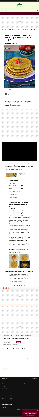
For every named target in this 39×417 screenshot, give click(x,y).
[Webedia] (37, 0)
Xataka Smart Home (4, 389)
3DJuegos (11, 383)
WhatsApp (7, 348)
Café (21, 29)
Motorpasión (33, 383)
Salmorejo (22, 335)
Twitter (33, 10)
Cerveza (9, 29)
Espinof (18, 385)
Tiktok (22, 348)
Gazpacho (18, 335)
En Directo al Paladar (21, 173)
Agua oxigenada (32, 29)
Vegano (18, 29)
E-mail (17, 43)
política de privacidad (15, 344)
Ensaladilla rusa (12, 335)
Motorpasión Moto (33, 386)
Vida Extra (11, 385)
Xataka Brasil (4, 407)
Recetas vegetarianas (15, 10)
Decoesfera (4, 398)
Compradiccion (4, 399)
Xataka (3, 383)
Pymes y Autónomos (11, 399)
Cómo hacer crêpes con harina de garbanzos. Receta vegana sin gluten (25, 175)
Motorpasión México (33, 406)
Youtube (37, 10)
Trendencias (4, 396)
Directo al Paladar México (26, 406)
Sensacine (18, 383)
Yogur (28, 29)
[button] (11, 93)
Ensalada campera (28, 335)
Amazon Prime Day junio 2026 (6, 365)
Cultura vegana (25, 10)
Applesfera (4, 386)
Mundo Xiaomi (4, 390)
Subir (34, 378)
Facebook (35, 10)
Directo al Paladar (25, 384)
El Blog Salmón (11, 396)
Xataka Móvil (4, 385)
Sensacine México (18, 406)
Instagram (16, 348)
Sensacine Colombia (18, 409)
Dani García (13, 29)
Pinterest (18, 348)
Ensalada (24, 29)
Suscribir (18, 342)
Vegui (19, 5)
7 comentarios (8, 43)
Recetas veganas (5, 10)
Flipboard (15, 43)
